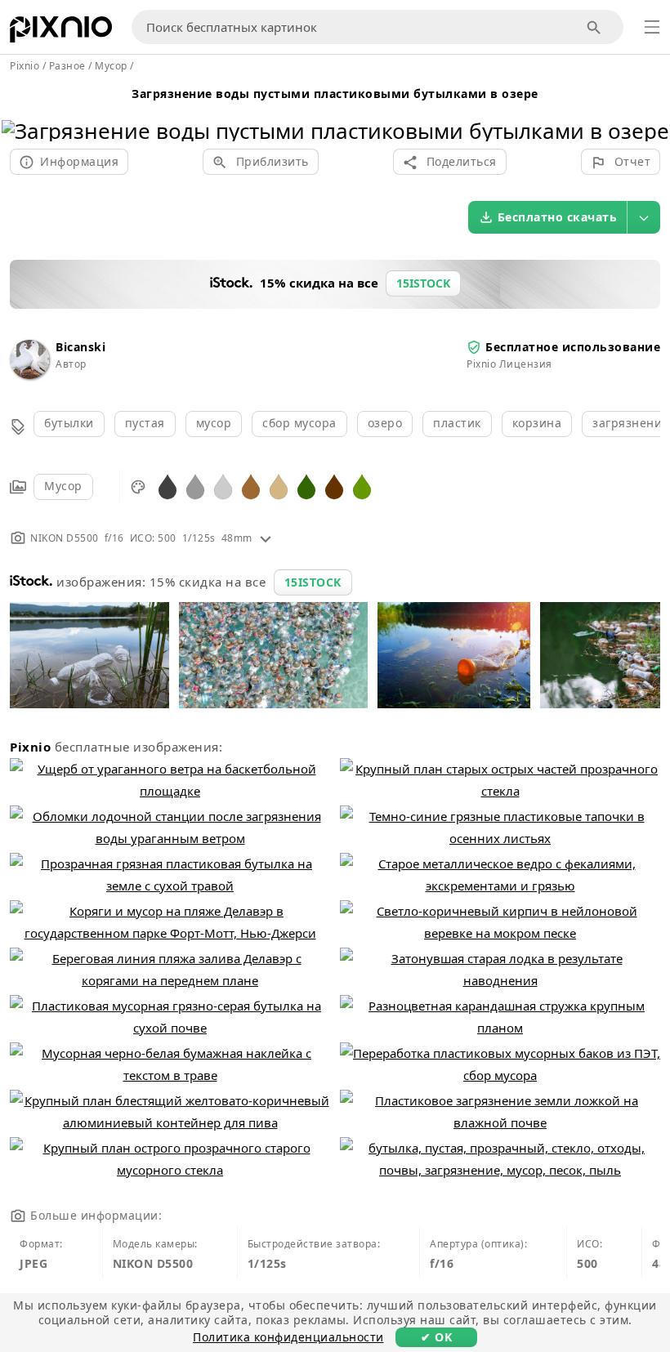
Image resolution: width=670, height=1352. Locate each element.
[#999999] (195, 485)
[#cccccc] (223, 485)
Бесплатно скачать (558, 217)
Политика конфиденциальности (288, 1337)
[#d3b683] (278, 485)
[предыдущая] (20, 110)
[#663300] (334, 485)
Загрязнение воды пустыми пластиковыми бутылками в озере (335, 93)
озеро (385, 423)
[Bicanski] (29, 374)
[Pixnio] (61, 32)
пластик (457, 423)
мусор (214, 423)
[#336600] (306, 485)
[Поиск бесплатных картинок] (594, 27)
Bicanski (80, 347)
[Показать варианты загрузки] (644, 217)
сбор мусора (299, 423)
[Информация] (265, 538)
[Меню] (652, 27)
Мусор (63, 485)
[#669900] (362, 485)
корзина (537, 423)
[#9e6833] (250, 485)
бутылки (69, 423)
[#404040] (167, 485)
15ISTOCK (313, 582)
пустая (145, 423)
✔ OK (436, 1337)
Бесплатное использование (572, 347)
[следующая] (650, 110)
